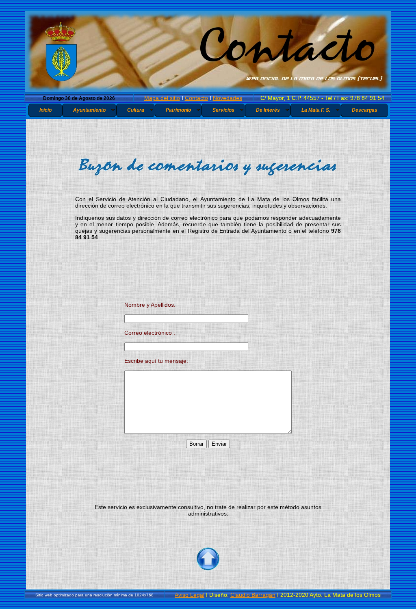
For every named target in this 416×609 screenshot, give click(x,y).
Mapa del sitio (162, 98)
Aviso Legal (189, 595)
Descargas (364, 110)
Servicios (223, 110)
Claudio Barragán (252, 595)
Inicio (45, 110)
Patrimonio (178, 110)
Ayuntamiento (89, 110)
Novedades (227, 98)
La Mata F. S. (315, 110)
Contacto (196, 98)
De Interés (268, 110)
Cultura (135, 110)
